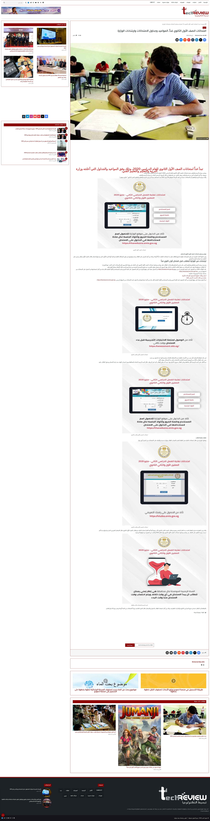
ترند (199, 24)
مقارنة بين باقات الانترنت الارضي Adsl (196, 278)
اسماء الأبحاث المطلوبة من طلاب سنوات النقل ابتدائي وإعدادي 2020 (40, 135)
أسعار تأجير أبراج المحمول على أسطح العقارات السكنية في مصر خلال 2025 (38, 141)
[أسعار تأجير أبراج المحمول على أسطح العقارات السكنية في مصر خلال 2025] (61, 145)
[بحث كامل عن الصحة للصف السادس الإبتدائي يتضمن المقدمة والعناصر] (61, 160)
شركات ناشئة (174, 2)
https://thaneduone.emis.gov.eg (188, 271)
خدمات (158, 2)
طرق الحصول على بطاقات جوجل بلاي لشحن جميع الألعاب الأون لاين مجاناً (144, 767)
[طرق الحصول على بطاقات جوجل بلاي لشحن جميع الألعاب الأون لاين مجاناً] (139, 735)
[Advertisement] (139, 153)
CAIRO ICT (152, 2)
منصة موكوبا (177, 818)
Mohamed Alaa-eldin (200, 35)
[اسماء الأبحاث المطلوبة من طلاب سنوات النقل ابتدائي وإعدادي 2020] (61, 136)
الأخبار (200, 2)
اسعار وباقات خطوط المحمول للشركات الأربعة (194, 275)
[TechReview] (195, 12)
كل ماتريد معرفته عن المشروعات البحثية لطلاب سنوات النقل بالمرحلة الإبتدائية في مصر (95, 732)
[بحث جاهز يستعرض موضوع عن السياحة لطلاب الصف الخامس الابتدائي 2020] (184, 720)
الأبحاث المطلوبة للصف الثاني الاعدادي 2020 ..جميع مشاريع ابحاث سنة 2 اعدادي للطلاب (35, 129)
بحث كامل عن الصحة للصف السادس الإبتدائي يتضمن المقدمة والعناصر (39, 159)
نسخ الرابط (130, 645)
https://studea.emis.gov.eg (165, 269)
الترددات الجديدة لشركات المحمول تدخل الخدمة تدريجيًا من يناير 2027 (25, 789)
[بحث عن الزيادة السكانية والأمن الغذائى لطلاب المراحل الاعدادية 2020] (61, 154)
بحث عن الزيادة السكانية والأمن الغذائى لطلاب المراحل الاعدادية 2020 (40, 152)
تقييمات (188, 2)
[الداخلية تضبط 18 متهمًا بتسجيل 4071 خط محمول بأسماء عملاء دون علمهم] (51, 65)
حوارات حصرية (166, 2)
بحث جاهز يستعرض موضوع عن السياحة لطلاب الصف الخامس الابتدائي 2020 (188, 736)
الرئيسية (206, 2)
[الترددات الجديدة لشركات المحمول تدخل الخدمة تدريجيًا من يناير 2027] (51, 36)
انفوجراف (182, 2)
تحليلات (194, 2)
